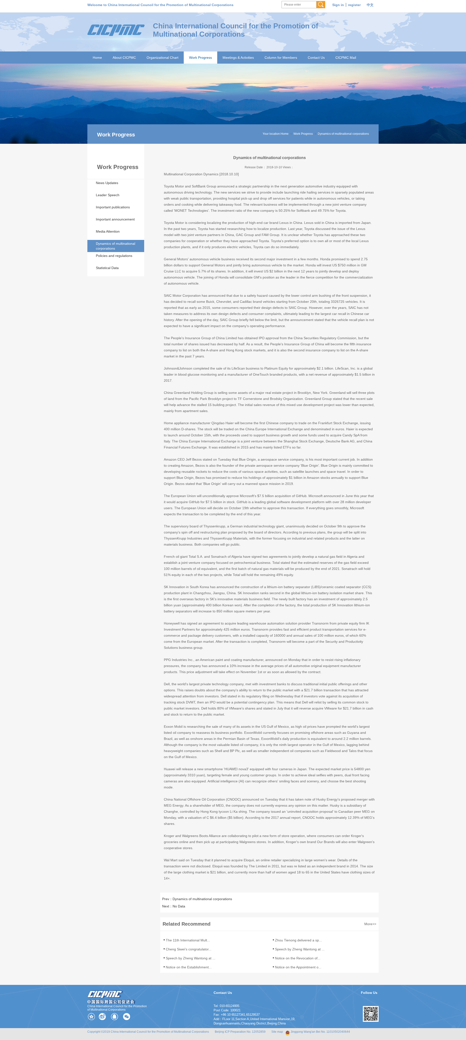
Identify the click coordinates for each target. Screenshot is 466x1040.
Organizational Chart (162, 57)
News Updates (107, 183)
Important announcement (115, 219)
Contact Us (316, 57)
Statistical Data (107, 268)
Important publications (113, 207)
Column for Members (281, 57)
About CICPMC (124, 57)
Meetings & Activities (238, 57)
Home (97, 57)
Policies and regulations (114, 256)
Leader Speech (107, 195)
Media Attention (108, 231)
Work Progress (200, 57)
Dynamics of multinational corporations (343, 133)
